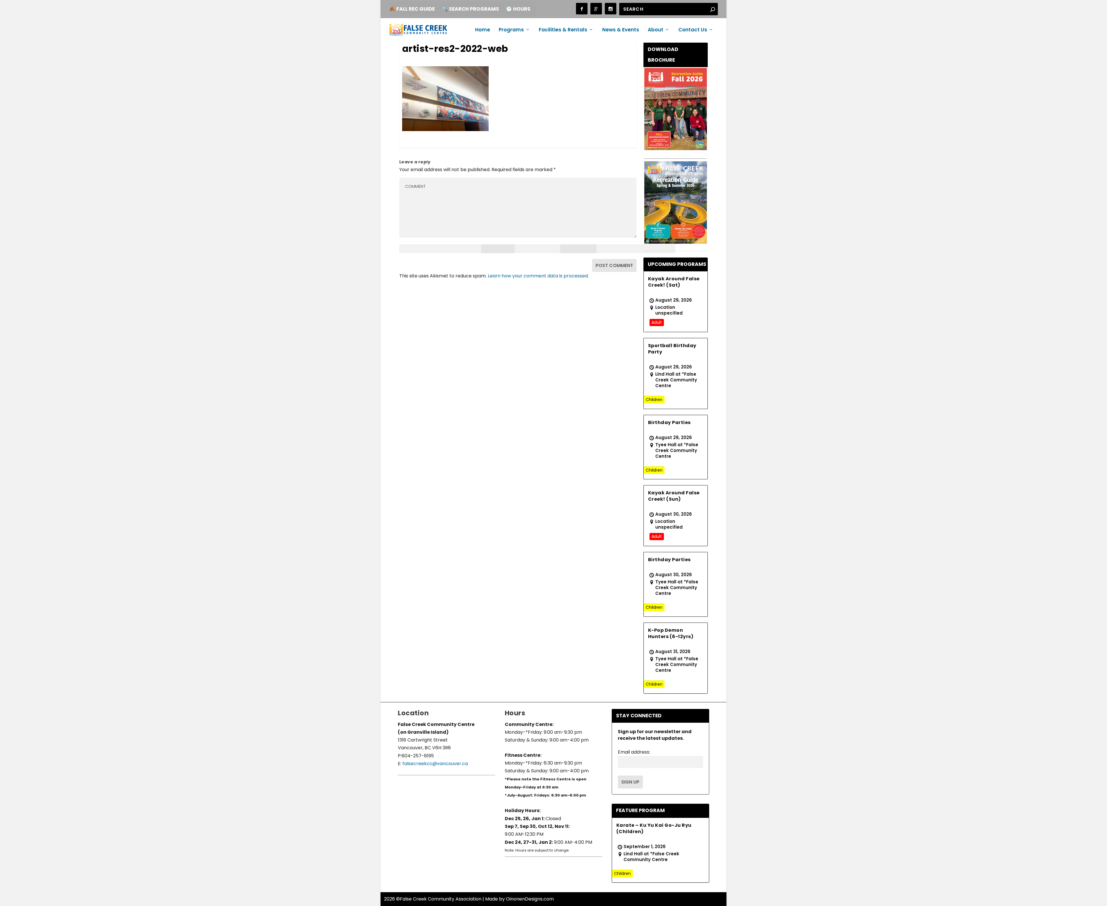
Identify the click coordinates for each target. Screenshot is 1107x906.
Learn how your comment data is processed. (538, 276)
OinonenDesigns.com (530, 899)
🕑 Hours (518, 8)
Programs (511, 30)
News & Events (620, 30)
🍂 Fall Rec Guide (412, 8)
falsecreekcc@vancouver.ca (434, 763)
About (655, 30)
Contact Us (692, 30)
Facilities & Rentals (563, 30)
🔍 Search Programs (470, 8)
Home (482, 30)
